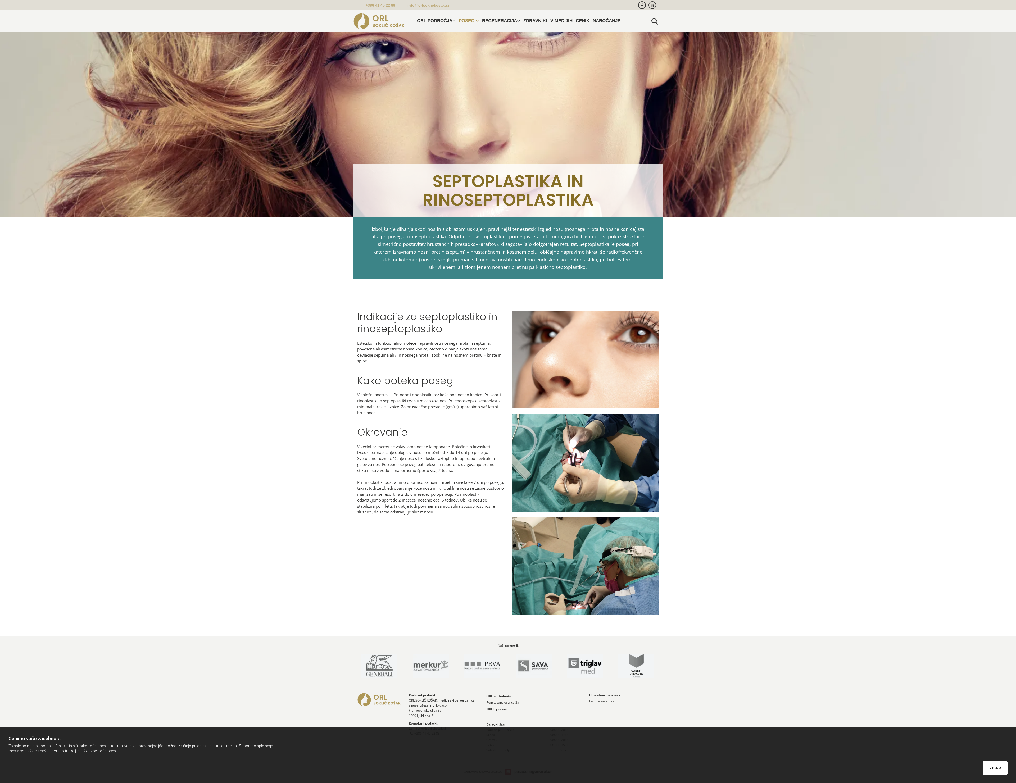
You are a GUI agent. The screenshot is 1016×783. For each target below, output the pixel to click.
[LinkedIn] (652, 5)
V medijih (561, 20)
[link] (436, 21)
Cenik (582, 20)
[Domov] (379, 21)
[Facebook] (642, 5)
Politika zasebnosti (602, 701)
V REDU (995, 768)
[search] (655, 21)
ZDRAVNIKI (535, 20)
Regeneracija (499, 20)
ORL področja (434, 20)
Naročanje (606, 20)
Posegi (467, 20)
